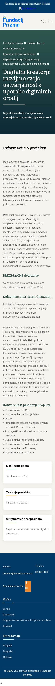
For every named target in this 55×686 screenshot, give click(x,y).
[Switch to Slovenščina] (27, 8)
